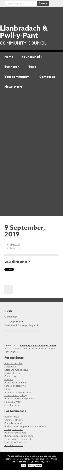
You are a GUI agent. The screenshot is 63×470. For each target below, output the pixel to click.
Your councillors (23, 199)
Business (10, 66)
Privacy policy (35, 465)
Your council (31, 57)
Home (8, 57)
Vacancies (19, 195)
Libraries (8, 389)
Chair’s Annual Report (28, 122)
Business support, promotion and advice (25, 426)
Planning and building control (19, 398)
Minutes (15, 248)
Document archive (19, 203)
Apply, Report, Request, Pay (32, 161)
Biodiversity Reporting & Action (35, 118)
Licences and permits (15, 442)
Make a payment (12, 401)
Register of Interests (27, 145)
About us (18, 188)
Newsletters (13, 86)
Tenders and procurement (17, 439)
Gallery (17, 176)
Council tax (10, 376)
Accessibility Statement (29, 107)
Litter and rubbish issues (16, 369)
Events (17, 172)
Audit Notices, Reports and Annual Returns (37, 113)
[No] (59, 461)
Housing (8, 379)
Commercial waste (14, 419)
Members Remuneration (29, 134)
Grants (16, 126)
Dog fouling (10, 366)
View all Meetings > (17, 262)
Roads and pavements (15, 382)
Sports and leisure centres (17, 392)
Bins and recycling (13, 363)
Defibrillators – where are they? (34, 168)
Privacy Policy (22, 142)
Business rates (11, 416)
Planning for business (15, 432)
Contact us (47, 77)
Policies (17, 138)
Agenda (15, 244)
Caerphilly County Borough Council (38, 345)
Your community (16, 77)
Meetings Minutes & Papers (31, 130)
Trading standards (13, 429)
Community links (24, 165)
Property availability (14, 423)
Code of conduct (24, 191)
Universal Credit (12, 373)
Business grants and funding (18, 435)
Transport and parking (15, 395)
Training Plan (21, 149)
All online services (13, 405)
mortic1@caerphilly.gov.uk (24, 325)
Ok (23, 465)
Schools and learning (15, 385)
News (32, 66)
